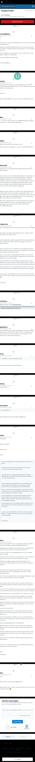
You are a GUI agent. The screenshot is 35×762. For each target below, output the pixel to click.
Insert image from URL (24, 715)
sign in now (4, 704)
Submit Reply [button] (17, 721)
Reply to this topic (17, 21)
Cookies (17, 750)
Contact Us (29, 748)
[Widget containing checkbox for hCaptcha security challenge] (17, 727)
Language (5, 748)
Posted (5, 35)
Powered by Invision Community (17, 752)
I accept (18, 759)
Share (8, 736)
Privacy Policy (20, 748)
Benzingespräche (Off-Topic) (17, 16)
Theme (12, 748)
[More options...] (31, 36)
